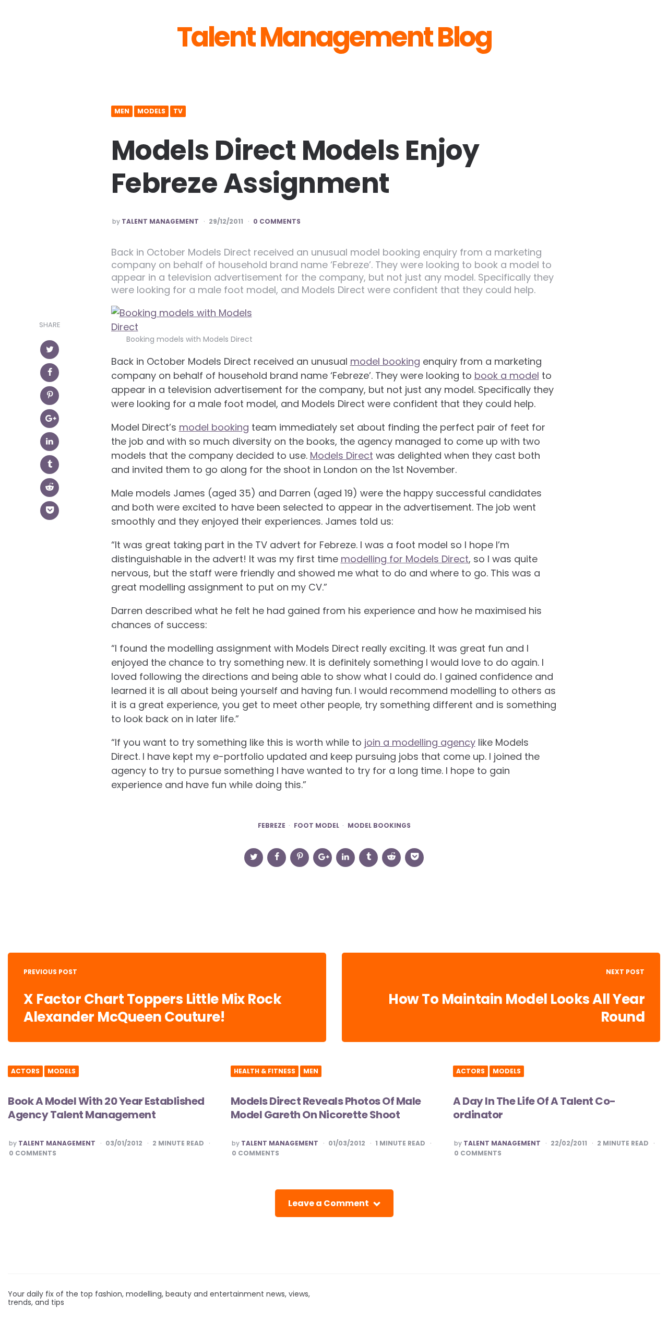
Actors (25, 1071)
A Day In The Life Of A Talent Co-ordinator (534, 1108)
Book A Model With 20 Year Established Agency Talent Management (106, 1108)
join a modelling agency (419, 742)
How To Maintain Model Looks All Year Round (516, 1008)
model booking (385, 361)
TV (178, 111)
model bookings (379, 825)
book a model (506, 375)
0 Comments (277, 221)
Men (121, 111)
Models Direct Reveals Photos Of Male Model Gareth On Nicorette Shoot (326, 1108)
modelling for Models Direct (405, 558)
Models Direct (341, 455)
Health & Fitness (264, 1071)
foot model (316, 825)
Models (151, 111)
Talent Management (160, 221)
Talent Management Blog (334, 37)
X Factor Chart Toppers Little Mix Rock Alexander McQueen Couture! (152, 1008)
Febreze (271, 825)
